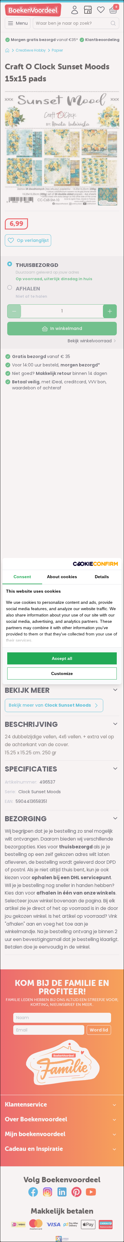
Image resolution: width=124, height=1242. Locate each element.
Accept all (62, 658)
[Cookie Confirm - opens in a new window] (95, 564)
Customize (62, 673)
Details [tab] (102, 576)
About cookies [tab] (62, 576)
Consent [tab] (22, 576)
